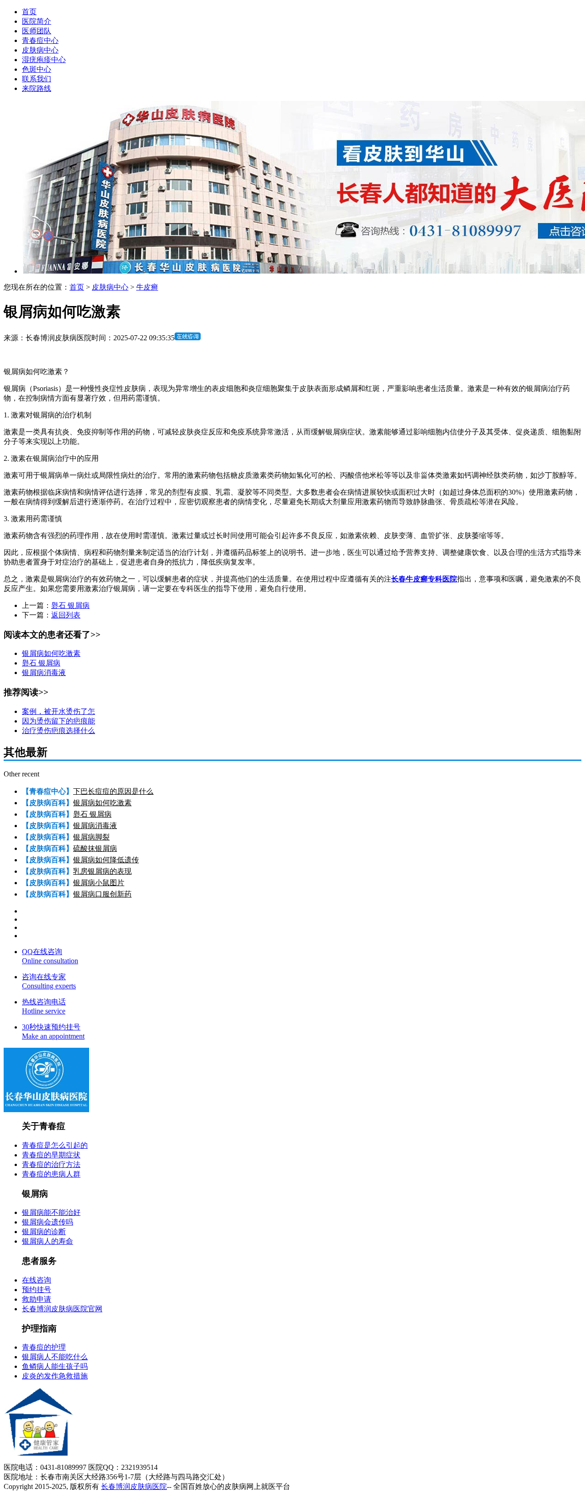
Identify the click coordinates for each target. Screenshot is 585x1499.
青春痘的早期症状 (51, 1155)
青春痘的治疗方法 (51, 1164)
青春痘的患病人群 (51, 1174)
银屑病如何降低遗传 (106, 860)
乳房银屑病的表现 (102, 871)
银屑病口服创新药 (102, 894)
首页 (29, 12)
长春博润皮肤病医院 (134, 1486)
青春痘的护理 (44, 1347)
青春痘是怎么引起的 (55, 1145)
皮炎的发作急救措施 (55, 1376)
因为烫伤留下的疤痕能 (58, 721)
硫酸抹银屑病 (95, 848)
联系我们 (36, 79)
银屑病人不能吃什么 (55, 1357)
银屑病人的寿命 (47, 1241)
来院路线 (36, 88)
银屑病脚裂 (91, 837)
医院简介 (36, 21)
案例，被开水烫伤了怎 (58, 711)
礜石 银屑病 (70, 605)
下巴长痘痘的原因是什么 (113, 791)
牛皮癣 (147, 287)
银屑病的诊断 (44, 1231)
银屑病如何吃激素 (51, 653)
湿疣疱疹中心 (44, 59)
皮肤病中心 (40, 50)
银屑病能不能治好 (51, 1212)
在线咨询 (36, 1280)
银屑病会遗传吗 (47, 1222)
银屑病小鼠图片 (98, 883)
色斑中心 (36, 69)
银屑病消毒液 (44, 672)
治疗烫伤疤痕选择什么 (58, 730)
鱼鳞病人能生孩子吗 (55, 1366)
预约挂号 (36, 1289)
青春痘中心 (40, 40)
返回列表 (65, 615)
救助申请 (36, 1299)
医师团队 (36, 31)
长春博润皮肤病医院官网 (62, 1309)
